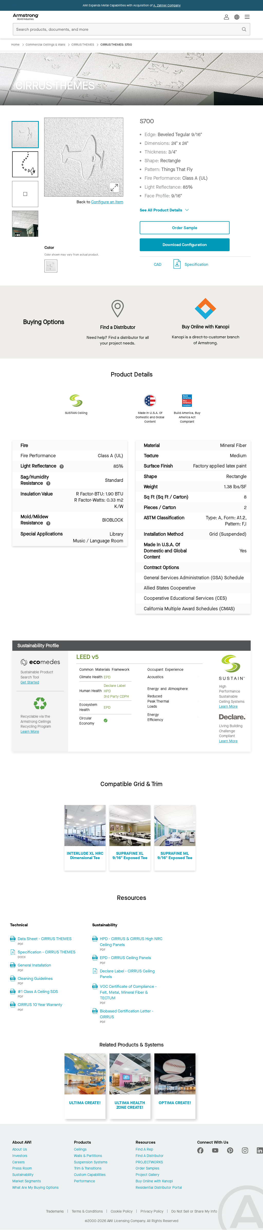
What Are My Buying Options (35, 1188)
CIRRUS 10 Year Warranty (40, 1004)
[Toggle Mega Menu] (247, 17)
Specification (196, 264)
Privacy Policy (151, 1211)
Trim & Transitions (87, 1168)
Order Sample (184, 227)
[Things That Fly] (25, 164)
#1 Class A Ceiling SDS (38, 991)
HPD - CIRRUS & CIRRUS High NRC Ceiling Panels (131, 941)
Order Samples (147, 1168)
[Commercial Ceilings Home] (26, 17)
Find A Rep (144, 1149)
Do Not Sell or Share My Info (194, 1211)
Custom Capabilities (90, 1175)
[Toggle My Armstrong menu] (226, 17)
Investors (19, 1156)
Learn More (30, 731)
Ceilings (80, 1149)
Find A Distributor (150, 1156)
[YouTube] (215, 1150)
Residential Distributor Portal (159, 1188)
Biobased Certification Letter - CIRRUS (126, 1013)
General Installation (34, 965)
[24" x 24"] (25, 194)
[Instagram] (245, 1150)
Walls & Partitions (88, 1156)
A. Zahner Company (167, 5)
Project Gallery (147, 1175)
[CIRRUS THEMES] (25, 224)
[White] (50, 266)
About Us (19, 1149)
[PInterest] (230, 1150)
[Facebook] (201, 1150)
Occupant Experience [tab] (165, 669)
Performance (84, 1181)
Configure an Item (107, 202)
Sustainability (22, 1175)
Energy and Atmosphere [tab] (167, 688)
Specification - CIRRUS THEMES (47, 952)
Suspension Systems (90, 1162)
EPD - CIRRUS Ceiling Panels (125, 957)
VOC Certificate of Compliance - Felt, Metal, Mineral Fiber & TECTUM (128, 992)
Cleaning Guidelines (35, 978)
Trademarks (55, 1211)
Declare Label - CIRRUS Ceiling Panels (127, 973)
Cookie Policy (122, 1211)
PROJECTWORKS (149, 1162)
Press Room (22, 1168)
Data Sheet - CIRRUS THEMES (45, 938)
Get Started (30, 682)
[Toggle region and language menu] (237, 17)
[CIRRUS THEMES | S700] (25, 134)
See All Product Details (161, 210)
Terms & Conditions (87, 1211)
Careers (18, 1162)
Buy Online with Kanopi (154, 1181)
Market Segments (26, 1181)
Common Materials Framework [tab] (104, 669)
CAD (157, 264)
